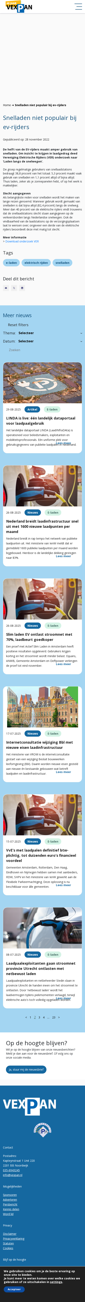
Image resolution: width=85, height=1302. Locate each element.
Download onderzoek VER (22, 241)
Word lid (8, 1214)
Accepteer (14, 1289)
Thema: (9, 333)
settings (56, 1282)
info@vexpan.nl (12, 1175)
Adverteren (10, 1199)
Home (7, 105)
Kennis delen (11, 1209)
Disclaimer (9, 1234)
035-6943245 (11, 1170)
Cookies (8, 1248)
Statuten (8, 1243)
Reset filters (18, 324)
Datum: (9, 341)
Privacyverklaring (13, 1238)
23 (53, 1017)
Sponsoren (10, 1195)
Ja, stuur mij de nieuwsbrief (26, 1069)
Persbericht (10, 1204)
